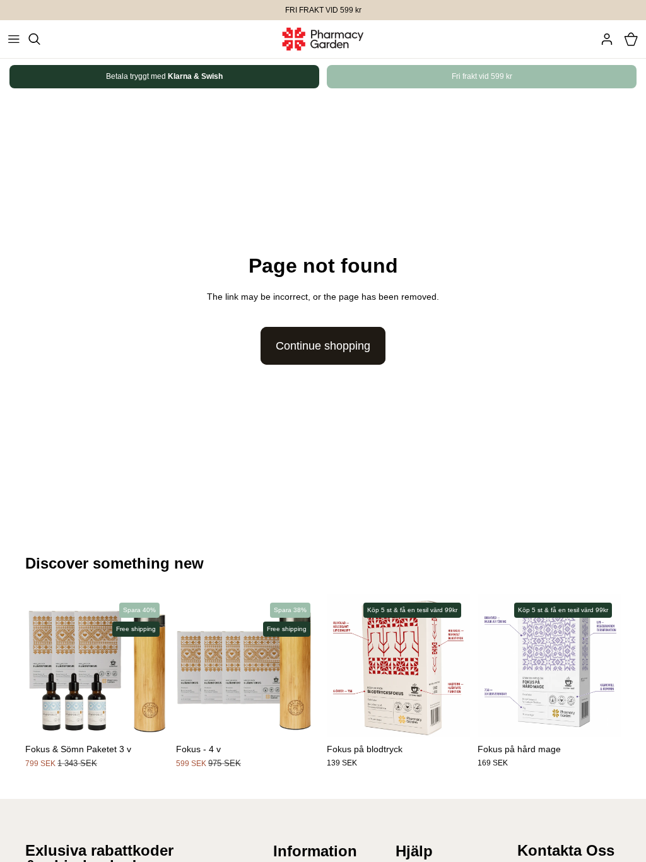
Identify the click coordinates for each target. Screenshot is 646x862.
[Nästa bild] (597, 76)
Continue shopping (323, 345)
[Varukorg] (631, 39)
